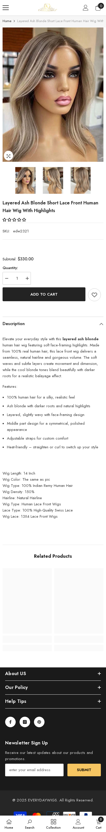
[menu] (6, 8)
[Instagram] (25, 722)
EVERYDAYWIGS (42, 800)
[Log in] (86, 8)
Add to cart (44, 294)
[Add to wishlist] (94, 294)
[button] (15, 220)
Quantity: (10, 268)
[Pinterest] (39, 722)
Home (7, 20)
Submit (84, 770)
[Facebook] (10, 722)
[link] (27, 639)
